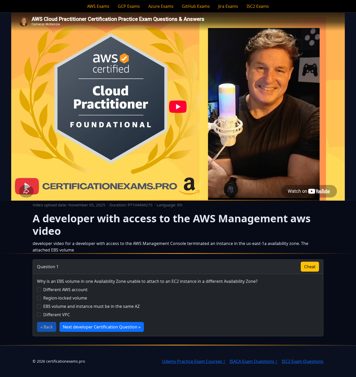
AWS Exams (98, 6)
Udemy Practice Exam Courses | (193, 361)
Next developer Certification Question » (101, 327)
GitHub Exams (196, 6)
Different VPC (56, 315)
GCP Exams (129, 6)
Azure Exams (161, 6)
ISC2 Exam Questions (302, 361)
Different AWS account (65, 289)
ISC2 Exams (258, 6)
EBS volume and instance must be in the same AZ (91, 306)
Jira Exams (228, 6)
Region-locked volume (65, 298)
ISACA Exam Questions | (254, 361)
